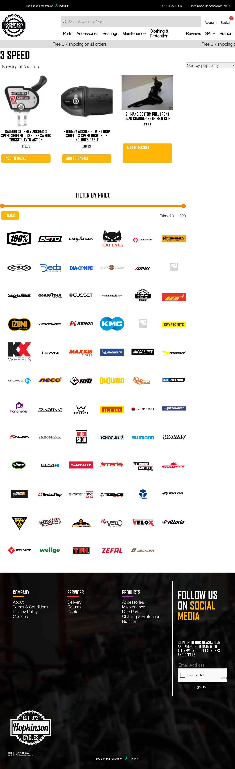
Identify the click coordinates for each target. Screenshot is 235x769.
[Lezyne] (50, 351)
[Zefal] (112, 549)
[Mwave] (19, 379)
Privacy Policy (25, 611)
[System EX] (81, 493)
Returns (74, 606)
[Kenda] (81, 322)
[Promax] (143, 408)
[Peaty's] (81, 408)
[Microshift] (143, 351)
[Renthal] (50, 436)
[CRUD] (19, 266)
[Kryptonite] (174, 322)
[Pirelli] (112, 408)
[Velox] (143, 521)
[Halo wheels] (112, 294)
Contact (74, 611)
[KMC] (112, 322)
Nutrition (129, 621)
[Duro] (174, 266)
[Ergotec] (19, 294)
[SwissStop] (50, 493)
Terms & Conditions (30, 606)
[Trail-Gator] (50, 521)
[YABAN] (81, 549)
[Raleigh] (19, 436)
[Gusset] (81, 294)
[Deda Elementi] (50, 266)
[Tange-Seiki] (143, 493)
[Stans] (112, 464)
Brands (225, 33)
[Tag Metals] (112, 493)
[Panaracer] (19, 408)
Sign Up (200, 687)
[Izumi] (19, 322)
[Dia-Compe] (81, 266)
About (18, 602)
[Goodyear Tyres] (50, 294)
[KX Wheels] (19, 351)
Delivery (74, 602)
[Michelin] (112, 351)
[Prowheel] (174, 408)
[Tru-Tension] (81, 521)
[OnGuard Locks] (112, 379)
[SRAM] (81, 464)
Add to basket (17, 158)
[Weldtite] (19, 549)
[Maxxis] (81, 351)
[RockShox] (81, 436)
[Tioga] (174, 493)
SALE (210, 33)
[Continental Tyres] (174, 237)
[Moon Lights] (174, 351)
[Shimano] (143, 436)
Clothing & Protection (159, 33)
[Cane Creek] (81, 237)
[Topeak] (19, 521)
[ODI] (81, 379)
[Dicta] (112, 266)
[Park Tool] (50, 408)
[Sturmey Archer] (143, 464)
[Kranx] (143, 322)
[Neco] (50, 379)
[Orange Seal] (143, 379)
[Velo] (112, 521)
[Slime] (19, 464)
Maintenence (134, 33)
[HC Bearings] (143, 294)
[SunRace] (174, 464)
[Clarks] (143, 237)
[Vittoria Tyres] (174, 521)
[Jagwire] (50, 322)
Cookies (20, 616)
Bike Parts (131, 611)
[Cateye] (112, 237)
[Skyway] (174, 436)
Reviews (193, 33)
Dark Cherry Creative (43, 755)
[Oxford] (174, 379)
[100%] (19, 237)
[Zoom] (143, 549)
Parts (67, 33)
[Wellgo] (50, 549)
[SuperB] (19, 493)
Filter (10, 215)
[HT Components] (174, 294)
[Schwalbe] (112, 436)
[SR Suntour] (50, 464)
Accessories (87, 33)
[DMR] (143, 266)
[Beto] (50, 237)
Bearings (110, 33)
